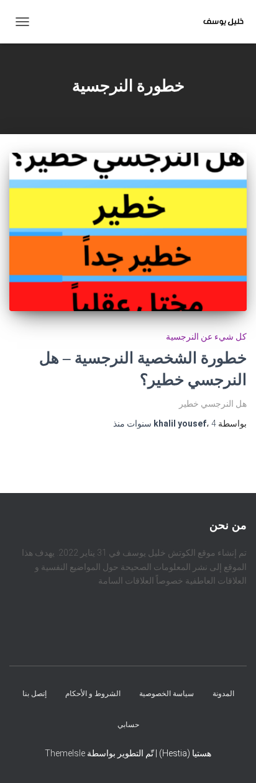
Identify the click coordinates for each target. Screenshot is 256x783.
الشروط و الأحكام (93, 694)
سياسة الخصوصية (166, 694)
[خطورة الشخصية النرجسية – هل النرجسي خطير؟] (128, 232)
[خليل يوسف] (219, 21)
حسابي (128, 724)
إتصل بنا (34, 694)
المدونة (223, 694)
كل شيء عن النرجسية (206, 337)
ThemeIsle (65, 753)
